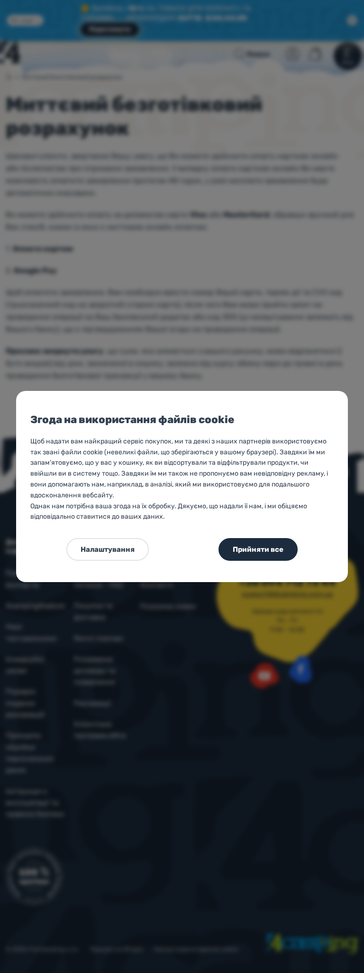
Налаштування (108, 549)
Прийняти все (258, 549)
